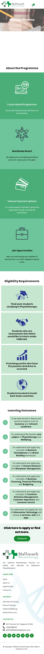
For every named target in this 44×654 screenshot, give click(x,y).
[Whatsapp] (32, 636)
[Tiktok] (27, 636)
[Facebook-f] (5, 636)
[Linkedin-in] (14, 636)
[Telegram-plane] (23, 636)
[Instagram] (9, 636)
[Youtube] (18, 636)
